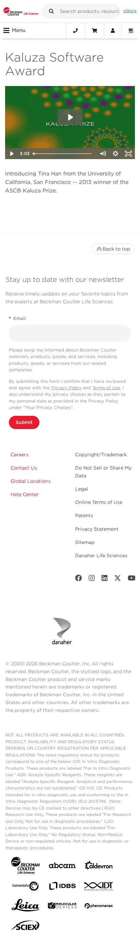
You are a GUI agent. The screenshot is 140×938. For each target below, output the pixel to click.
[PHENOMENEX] (99, 907)
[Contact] (75, 30)
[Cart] (94, 30)
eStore (130, 10)
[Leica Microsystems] (25, 907)
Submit (24, 422)
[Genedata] (25, 887)
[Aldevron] (99, 867)
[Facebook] (78, 579)
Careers (20, 454)
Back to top (116, 249)
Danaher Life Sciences (101, 555)
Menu (18, 30)
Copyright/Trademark (101, 454)
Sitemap (84, 542)
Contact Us (24, 468)
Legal (81, 489)
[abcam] (62, 866)
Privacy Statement (97, 529)
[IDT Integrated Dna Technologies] (99, 887)
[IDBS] (62, 887)
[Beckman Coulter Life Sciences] (20, 11)
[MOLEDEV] (62, 907)
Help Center (25, 494)
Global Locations (31, 481)
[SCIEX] (25, 927)
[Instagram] (92, 579)
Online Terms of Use (98, 502)
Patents (84, 515)
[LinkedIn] (105, 579)
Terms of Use (106, 387)
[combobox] (81, 11)
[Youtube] (132, 579)
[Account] (113, 30)
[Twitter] (117, 579)
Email (17, 318)
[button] (51, 11)
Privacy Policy (66, 387)
